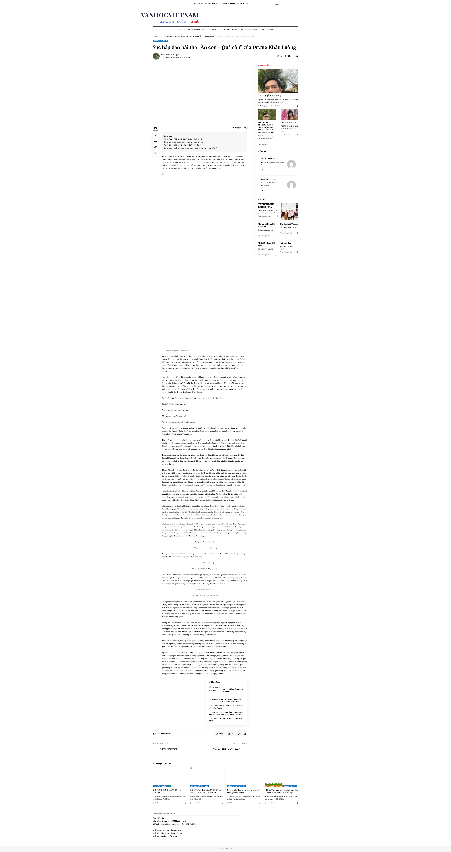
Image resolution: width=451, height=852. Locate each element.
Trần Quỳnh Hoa (167, 54)
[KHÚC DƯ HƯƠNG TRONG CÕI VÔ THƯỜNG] (170, 777)
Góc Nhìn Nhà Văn (160, 41)
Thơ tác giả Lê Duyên (288, 122)
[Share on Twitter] (285, 56)
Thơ (169, 786)
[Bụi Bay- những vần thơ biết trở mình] (215, 690)
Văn (206, 786)
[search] (154, 5)
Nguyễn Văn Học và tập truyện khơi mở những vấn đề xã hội (243, 791)
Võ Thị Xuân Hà (267, 158)
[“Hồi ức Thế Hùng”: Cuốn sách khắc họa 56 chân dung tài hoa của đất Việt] (281, 777)
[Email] (289, 56)
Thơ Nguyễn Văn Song (269, 95)
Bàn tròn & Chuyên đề (220, 3)
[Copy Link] (293, 56)
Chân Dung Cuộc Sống (273, 784)
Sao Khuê (265, 179)
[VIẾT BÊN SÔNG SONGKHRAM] (289, 211)
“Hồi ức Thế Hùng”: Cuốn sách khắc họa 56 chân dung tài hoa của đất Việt (281, 791)
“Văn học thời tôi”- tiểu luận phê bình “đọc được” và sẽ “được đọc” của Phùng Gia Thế (225, 701)
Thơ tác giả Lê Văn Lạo (289, 224)
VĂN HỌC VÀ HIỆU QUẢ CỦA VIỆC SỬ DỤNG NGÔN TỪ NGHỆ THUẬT (205, 791)
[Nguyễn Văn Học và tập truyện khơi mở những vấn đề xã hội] (244, 777)
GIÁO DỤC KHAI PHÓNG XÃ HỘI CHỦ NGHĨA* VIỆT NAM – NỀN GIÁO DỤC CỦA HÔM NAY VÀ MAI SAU (266, 127)
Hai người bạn (285, 243)
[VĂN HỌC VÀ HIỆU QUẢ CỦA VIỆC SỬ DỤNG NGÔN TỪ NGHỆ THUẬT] (207, 777)
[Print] (296, 56)
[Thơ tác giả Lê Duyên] (289, 114)
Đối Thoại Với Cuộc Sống (273, 786)
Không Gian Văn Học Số (239, 3)
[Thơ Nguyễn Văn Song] (278, 81)
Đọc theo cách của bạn (202, 3)
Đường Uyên (264, 106)
